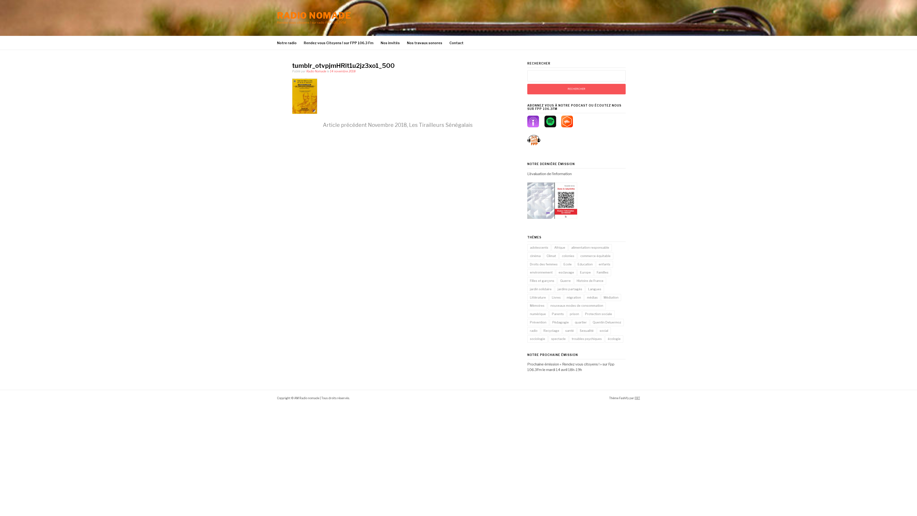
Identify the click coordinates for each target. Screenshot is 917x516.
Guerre (565, 281)
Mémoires (537, 305)
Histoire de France (590, 281)
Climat (551, 256)
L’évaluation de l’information (549, 174)
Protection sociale (598, 314)
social (604, 331)
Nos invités (390, 43)
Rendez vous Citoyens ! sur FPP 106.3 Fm (338, 43)
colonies (568, 256)
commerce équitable (595, 256)
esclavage (566, 272)
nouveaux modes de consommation (576, 305)
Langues (594, 289)
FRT (637, 398)
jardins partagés (570, 289)
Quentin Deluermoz (607, 322)
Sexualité (587, 331)
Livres (556, 297)
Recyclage (551, 331)
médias (592, 297)
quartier (581, 322)
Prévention (538, 322)
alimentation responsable (590, 247)
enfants (604, 264)
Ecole (568, 264)
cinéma (535, 256)
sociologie (537, 339)
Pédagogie (560, 322)
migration (574, 297)
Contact (456, 43)
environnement (541, 272)
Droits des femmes (544, 264)
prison (574, 314)
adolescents (539, 247)
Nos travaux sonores (424, 43)
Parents (558, 314)
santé (569, 331)
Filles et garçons (542, 281)
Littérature (538, 297)
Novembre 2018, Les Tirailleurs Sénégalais (398, 125)
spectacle (558, 339)
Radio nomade (314, 15)
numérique (538, 314)
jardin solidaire (541, 289)
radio (534, 331)
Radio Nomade (316, 71)
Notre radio (287, 43)
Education (585, 264)
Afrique (559, 247)
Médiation (611, 297)
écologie (614, 339)
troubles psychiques (587, 339)
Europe (585, 272)
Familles (602, 272)
